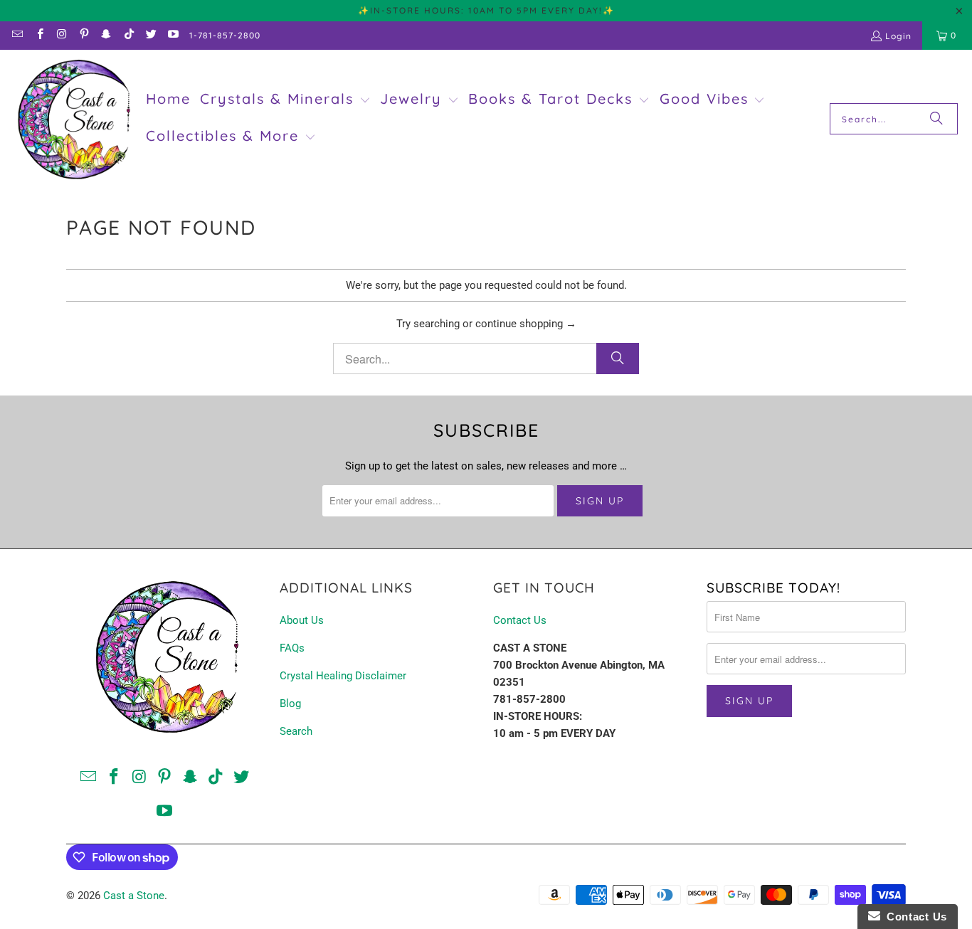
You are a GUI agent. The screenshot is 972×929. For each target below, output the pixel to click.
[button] (285, 100)
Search (296, 731)
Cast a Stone (133, 895)
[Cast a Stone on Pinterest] (84, 35)
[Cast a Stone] (73, 119)
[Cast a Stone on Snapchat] (106, 35)
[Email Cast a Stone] (17, 35)
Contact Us (519, 620)
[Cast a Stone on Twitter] (150, 35)
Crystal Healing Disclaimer (343, 675)
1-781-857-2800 (224, 35)
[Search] (936, 118)
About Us (302, 620)
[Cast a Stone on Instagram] (62, 35)
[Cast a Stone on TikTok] (128, 35)
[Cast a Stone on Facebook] (39, 35)
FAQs (292, 648)
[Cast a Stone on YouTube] (173, 35)
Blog (290, 703)
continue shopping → (525, 323)
